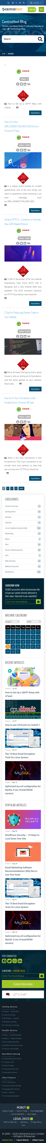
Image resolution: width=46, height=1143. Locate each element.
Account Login (8, 1111)
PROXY (11, 1092)
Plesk (5, 1035)
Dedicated (15, 1011)
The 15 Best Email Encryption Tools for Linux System (20, 755)
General (22, 522)
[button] (41, 9)
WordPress (22, 572)
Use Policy (24, 1122)
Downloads (31, 1114)
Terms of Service (10, 1122)
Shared (6, 1011)
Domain (36, 3)
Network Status (7, 1140)
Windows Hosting (9, 1022)
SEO (22, 544)
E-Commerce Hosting (11, 1025)
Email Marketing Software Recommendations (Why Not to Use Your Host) (21, 871)
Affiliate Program (38, 1140)
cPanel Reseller (15, 1035)
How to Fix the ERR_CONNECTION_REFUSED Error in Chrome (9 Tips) (21, 126)
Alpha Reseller (16, 1038)
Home (3, 54)
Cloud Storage (8, 1065)
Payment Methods (22, 1140)
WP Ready (7, 1018)
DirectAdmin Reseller (11, 1042)
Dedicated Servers (10, 1072)
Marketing (22, 533)
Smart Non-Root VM (10, 1069)
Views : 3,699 (24, 145)
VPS (22, 555)
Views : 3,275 (24, 331)
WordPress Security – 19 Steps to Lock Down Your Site (22, 836)
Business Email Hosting (12, 1085)
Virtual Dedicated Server (12, 1058)
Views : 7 (24, 79)
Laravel (16, 1018)
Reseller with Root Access (13, 1045)
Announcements (18, 1114)
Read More (35, 113)
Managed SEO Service (11, 1089)
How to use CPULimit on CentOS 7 (22, 724)
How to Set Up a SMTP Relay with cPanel (22, 694)
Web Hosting (22, 561)
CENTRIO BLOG (19, 971)
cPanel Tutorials (22, 506)
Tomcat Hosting (9, 1015)
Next (21, 488)
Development (22, 511)
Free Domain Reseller (11, 1096)
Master (6, 1038)
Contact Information (23, 984)
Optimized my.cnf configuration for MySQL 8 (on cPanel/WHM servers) (23, 790)
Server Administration (22, 550)
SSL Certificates (9, 1082)
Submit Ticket (22, 1111)
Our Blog (11, 54)
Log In (32, 9)
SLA (23, 1125)
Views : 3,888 (24, 417)
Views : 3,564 (24, 238)
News (22, 539)
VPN (5, 1092)
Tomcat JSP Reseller (11, 1049)
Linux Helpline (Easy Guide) (22, 528)
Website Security (22, 566)
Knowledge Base (36, 1111)
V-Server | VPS (8, 1062)
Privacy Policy (36, 1122)
